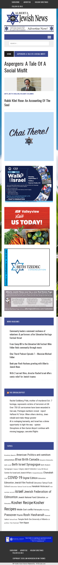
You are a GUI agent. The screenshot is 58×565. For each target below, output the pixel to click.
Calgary (15, 469)
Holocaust (45, 486)
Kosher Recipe (22, 502)
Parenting (46, 510)
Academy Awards (10, 455)
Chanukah (48, 472)
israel (19, 491)
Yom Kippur (24, 522)
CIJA (5, 478)
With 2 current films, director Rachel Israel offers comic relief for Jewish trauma (31, 375)
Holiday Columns (27, 94)
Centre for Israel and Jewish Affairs (18, 473)
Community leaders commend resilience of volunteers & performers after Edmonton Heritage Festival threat (31, 334)
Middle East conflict (25, 509)
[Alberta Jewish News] (29, 18)
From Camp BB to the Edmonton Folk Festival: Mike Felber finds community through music (31, 345)
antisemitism (9, 460)
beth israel (7, 465)
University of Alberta (40, 519)
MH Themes (41, 558)
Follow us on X (17, 6)
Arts (6, 94)
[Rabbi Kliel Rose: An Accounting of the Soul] (29, 89)
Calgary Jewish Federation (28, 469)
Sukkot (6, 519)
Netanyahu (38, 509)
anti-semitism (43, 454)
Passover (10, 515)
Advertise (27, 2)
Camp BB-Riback (42, 469)
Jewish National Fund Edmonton (31, 497)
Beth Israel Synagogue (26, 464)
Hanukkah (36, 486)
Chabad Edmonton (37, 473)
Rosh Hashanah (33, 515)
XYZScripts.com (40, 564)
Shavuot (47, 515)
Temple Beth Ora (25, 519)
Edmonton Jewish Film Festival (18, 482)
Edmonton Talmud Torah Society (20, 487)
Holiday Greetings (41, 2)
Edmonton (42, 478)
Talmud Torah (13, 519)
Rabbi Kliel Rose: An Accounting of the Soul (27, 102)
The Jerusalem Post (17, 392)
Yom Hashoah (14, 523)
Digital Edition (30, 478)
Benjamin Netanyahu (46, 460)
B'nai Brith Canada (27, 459)
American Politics (26, 454)
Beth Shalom (14, 94)
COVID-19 (15, 477)
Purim (20, 515)
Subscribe (15, 2)
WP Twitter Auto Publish (20, 564)
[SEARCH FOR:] (29, 43)
